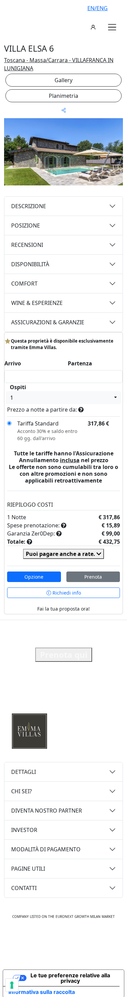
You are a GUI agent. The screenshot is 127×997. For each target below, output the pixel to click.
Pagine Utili (28, 868)
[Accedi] (93, 27)
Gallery (63, 80)
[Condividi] (64, 110)
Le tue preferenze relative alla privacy (70, 978)
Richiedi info (66, 593)
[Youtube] (71, 937)
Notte (19, 517)
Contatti (24, 888)
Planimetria (63, 95)
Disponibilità (30, 264)
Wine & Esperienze (37, 303)
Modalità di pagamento (46, 849)
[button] (112, 27)
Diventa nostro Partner (46, 810)
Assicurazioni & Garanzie (47, 322)
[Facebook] (42, 937)
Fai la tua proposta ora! (63, 608)
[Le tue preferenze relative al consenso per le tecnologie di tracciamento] (11, 985)
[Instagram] (56, 937)
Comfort (24, 283)
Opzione (33, 577)
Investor (24, 830)
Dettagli (23, 772)
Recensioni (27, 245)
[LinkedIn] (86, 937)
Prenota (93, 577)
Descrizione (28, 206)
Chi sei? (21, 791)
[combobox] (63, 397)
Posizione (25, 225)
